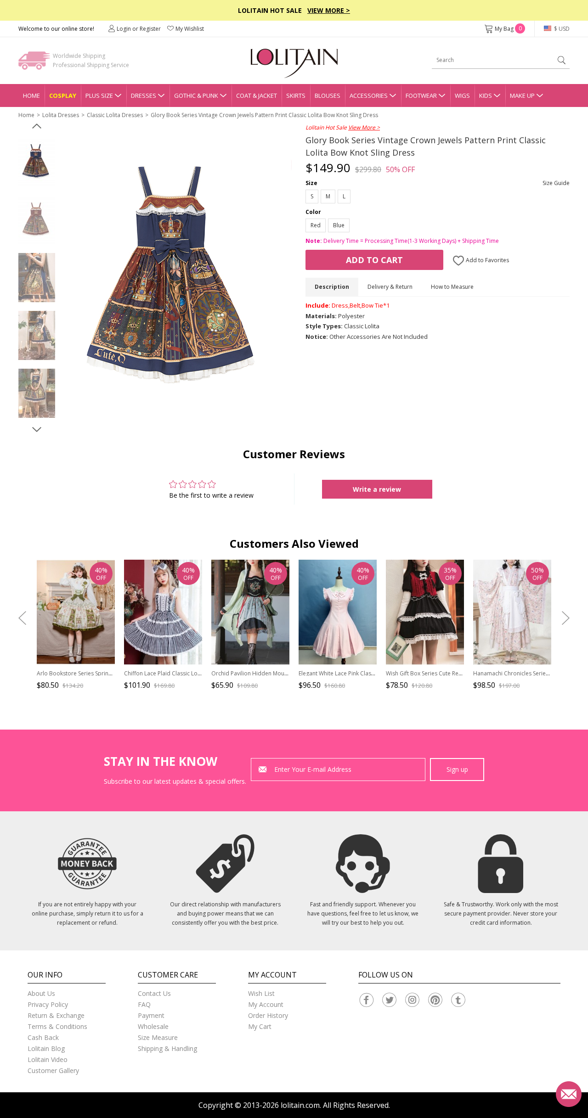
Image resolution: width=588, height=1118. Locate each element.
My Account (265, 1004)
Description (332, 287)
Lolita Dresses (60, 115)
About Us (41, 993)
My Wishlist (189, 29)
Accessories (369, 95)
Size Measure (158, 1037)
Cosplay (62, 95)
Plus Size (99, 95)
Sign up (457, 769)
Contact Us (154, 993)
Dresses (143, 95)
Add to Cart (374, 259)
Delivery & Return (390, 287)
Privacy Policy (48, 1004)
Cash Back (43, 1037)
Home (31, 95)
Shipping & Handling (167, 1048)
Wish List (261, 993)
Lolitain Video (48, 1059)
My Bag (508, 29)
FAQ (144, 1004)
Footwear (421, 95)
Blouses (327, 95)
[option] (36, 162)
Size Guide (556, 183)
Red (316, 225)
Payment (151, 1015)
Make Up (522, 95)
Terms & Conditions (57, 1026)
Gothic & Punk (196, 95)
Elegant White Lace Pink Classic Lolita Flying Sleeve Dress (371, 673)
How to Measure (452, 287)
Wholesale (153, 1026)
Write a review (377, 489)
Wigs (462, 95)
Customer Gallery (53, 1070)
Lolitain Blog (46, 1048)
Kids (485, 95)
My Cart (259, 1026)
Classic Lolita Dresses (115, 115)
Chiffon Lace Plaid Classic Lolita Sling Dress (179, 673)
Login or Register (139, 29)
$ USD (561, 29)
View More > (328, 10)
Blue (339, 225)
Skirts (295, 95)
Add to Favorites (486, 260)
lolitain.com (300, 1105)
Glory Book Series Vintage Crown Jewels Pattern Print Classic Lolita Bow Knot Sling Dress (264, 115)
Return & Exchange (56, 1015)
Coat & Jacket (256, 95)
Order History (268, 1015)
